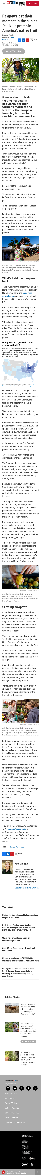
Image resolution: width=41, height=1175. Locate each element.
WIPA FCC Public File (12, 1113)
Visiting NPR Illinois (11, 1103)
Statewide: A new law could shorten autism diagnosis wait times (20, 916)
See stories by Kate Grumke (27, 888)
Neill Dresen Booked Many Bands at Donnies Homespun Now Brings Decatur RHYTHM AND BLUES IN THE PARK (18, 927)
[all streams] (38, 1172)
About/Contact (10, 1098)
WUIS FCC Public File (12, 1108)
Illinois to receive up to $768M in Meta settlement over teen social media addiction (20, 959)
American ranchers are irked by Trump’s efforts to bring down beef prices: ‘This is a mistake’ (28, 1009)
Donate (34, 3)
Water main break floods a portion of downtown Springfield (17, 939)
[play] (3, 1172)
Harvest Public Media (17, 847)
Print (36, 39)
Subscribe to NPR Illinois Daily (15, 1123)
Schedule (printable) (12, 1118)
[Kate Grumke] (7, 867)
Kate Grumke (8, 38)
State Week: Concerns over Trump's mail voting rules (18, 949)
